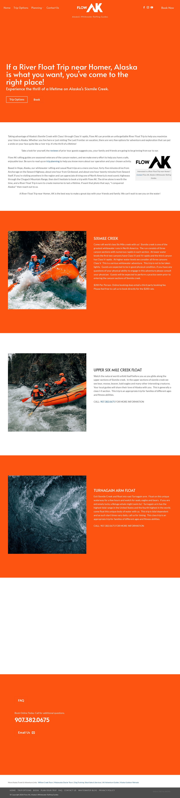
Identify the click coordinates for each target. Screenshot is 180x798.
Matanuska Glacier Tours (63, 782)
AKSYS (167, 791)
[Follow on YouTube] (152, 7)
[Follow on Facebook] (144, 7)
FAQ (60, 790)
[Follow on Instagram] (148, 7)
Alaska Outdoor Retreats (129, 782)
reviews (54, 150)
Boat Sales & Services (93, 782)
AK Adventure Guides (110, 782)
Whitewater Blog (87, 790)
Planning (36, 7)
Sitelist (155, 791)
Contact (139, 175)
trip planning (53, 161)
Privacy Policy (107, 790)
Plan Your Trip (48, 790)
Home (7, 7)
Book (36, 790)
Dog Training (79, 782)
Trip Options (21, 7)
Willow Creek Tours (45, 782)
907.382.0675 (107, 401)
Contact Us (53, 7)
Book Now (167, 8)
